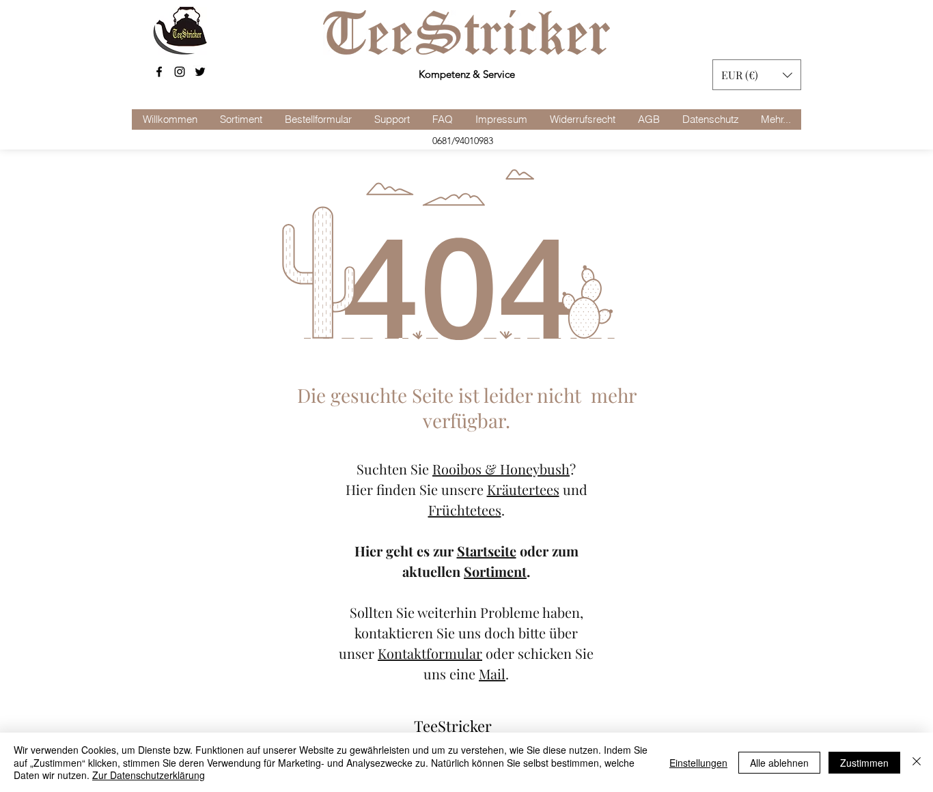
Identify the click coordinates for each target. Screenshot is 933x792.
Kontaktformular (430, 653)
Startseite (486, 550)
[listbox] (756, 74)
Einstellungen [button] (698, 762)
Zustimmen (864, 762)
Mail (492, 673)
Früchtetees (464, 509)
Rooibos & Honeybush (501, 468)
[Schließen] (916, 762)
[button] (756, 74)
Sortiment (495, 571)
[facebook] (159, 72)
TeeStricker (453, 726)
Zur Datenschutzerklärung (148, 775)
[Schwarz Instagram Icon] (179, 72)
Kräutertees (523, 489)
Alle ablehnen (779, 762)
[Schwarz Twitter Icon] (200, 72)
